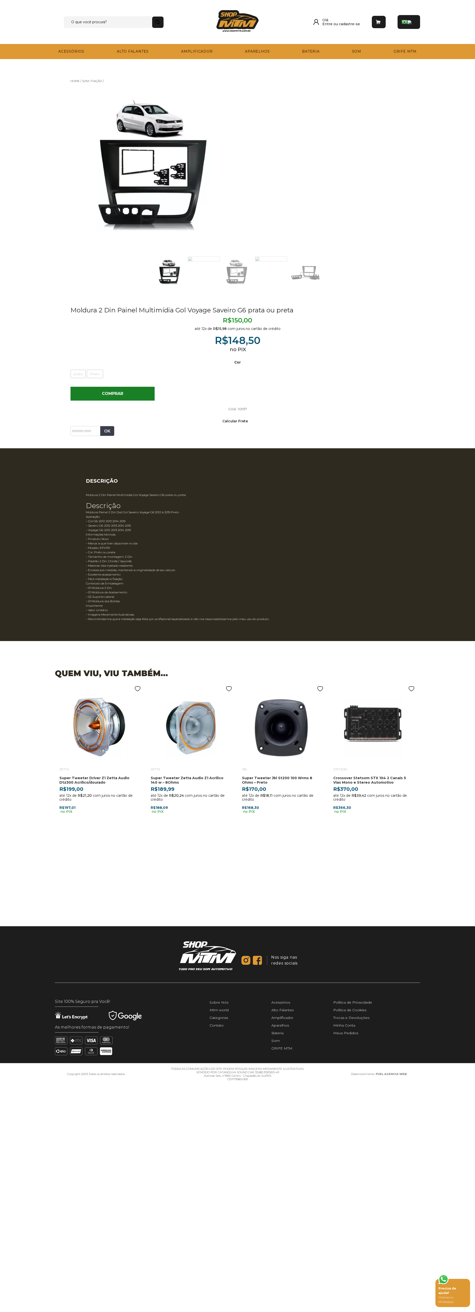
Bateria (309, 51)
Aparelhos (254, 51)
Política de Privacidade (352, 1303)
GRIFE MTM (407, 51)
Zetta (64, 768)
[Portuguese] (404, 22)
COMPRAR (137, 392)
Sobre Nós (219, 1303)
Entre (327, 24)
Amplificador (194, 51)
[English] (411, 22)
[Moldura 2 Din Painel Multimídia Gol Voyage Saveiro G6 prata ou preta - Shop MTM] (237, 21)
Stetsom (340, 768)
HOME (75, 80)
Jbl (244, 768)
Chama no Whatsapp (447, 1295)
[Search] (158, 22)
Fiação (96, 80)
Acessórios (69, 51)
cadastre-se (349, 24)
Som (357, 51)
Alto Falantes (130, 51)
